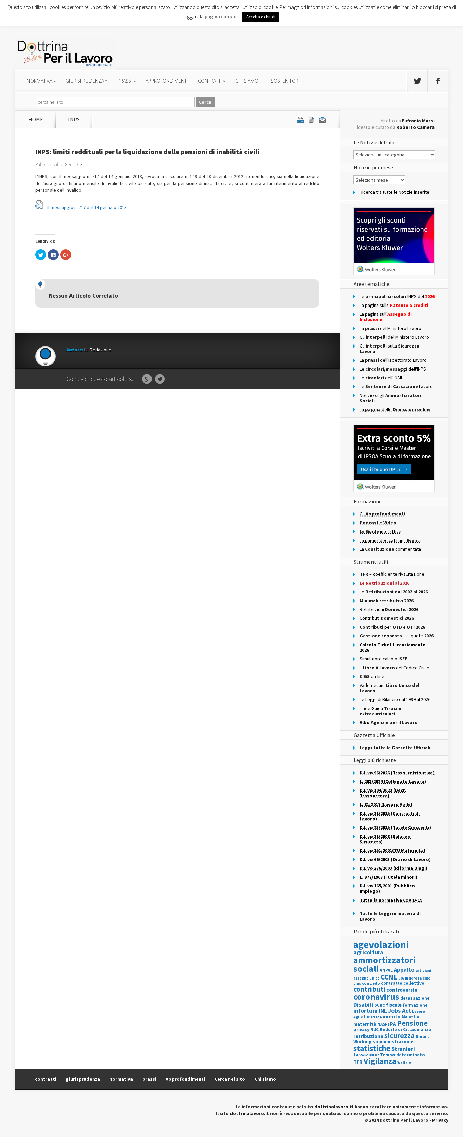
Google (147, 379)
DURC (379, 1005)
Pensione (412, 1023)
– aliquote (397, 636)
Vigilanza (380, 1061)
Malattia (410, 1016)
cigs (357, 983)
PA (393, 1023)
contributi (369, 989)
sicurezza (399, 1035)
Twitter (160, 379)
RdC (374, 1029)
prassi (127, 81)
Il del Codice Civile (394, 668)
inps (74, 119)
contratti (211, 81)
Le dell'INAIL (381, 378)
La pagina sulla (394, 305)
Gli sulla (389, 348)
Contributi (387, 618)
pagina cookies (222, 16)
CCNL (389, 977)
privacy (361, 1029)
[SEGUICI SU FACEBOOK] (438, 81)
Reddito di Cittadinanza (405, 1029)
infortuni (365, 1010)
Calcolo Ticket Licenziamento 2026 (393, 647)
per (392, 627)
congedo (371, 983)
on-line (372, 676)
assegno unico (366, 978)
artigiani (423, 970)
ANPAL (386, 970)
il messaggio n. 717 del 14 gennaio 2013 (87, 207)
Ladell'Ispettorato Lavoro (393, 360)
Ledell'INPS (393, 369)
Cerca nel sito (230, 1079)
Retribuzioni (389, 609)
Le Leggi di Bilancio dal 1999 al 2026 (395, 699)
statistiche (371, 1048)
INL (383, 1010)
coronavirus (376, 996)
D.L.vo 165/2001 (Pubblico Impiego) (387, 888)
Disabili (363, 1004)
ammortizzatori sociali (384, 964)
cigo (426, 978)
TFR (358, 1061)
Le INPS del (397, 296)
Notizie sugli (390, 398)
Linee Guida (380, 711)
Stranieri (403, 1049)
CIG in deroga (410, 978)
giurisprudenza (86, 81)
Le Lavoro (396, 386)
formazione (415, 1005)
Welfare (404, 1062)
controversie (401, 990)
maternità (364, 1024)
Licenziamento (382, 1016)
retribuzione (368, 1036)
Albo (389, 722)
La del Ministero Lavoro (390, 328)
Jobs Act (399, 1010)
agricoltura (368, 952)
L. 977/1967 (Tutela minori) (388, 877)
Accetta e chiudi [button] (260, 17)
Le (394, 592)
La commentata (390, 549)
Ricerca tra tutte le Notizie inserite (394, 192)
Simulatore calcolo (383, 659)
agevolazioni (381, 944)
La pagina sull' (386, 316)
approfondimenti (167, 81)
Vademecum (389, 688)
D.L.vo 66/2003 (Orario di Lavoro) (395, 859)
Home (35, 119)
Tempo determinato (402, 1055)
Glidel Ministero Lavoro (394, 337)
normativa (41, 81)
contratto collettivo (402, 983)
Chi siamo (246, 81)
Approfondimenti (185, 1079)
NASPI (383, 1024)
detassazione (415, 998)
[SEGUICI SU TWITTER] (417, 81)
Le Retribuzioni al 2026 (384, 583)
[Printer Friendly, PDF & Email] (311, 119)
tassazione (366, 1054)
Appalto (404, 969)
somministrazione (393, 1041)
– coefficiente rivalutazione (392, 574)
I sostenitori (283, 81)
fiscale (394, 1005)
